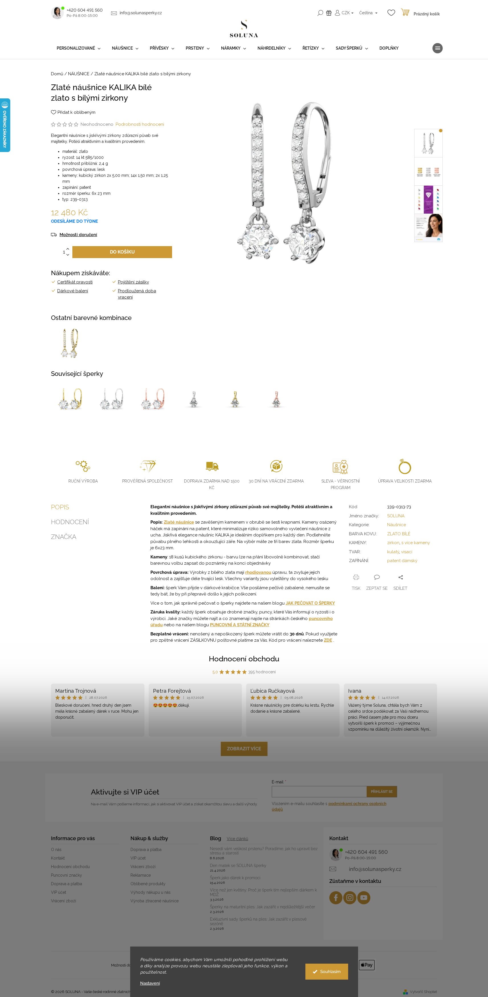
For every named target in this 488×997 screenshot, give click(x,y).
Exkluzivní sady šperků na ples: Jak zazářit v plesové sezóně (258, 921)
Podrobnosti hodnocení (140, 124)
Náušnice (396, 524)
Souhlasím (330, 971)
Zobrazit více (244, 748)
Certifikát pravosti (75, 282)
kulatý (393, 551)
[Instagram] (349, 897)
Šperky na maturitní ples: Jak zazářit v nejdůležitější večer (262, 907)
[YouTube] (363, 897)
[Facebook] (335, 897)
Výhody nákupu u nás (150, 892)
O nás (56, 849)
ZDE (328, 640)
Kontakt (58, 858)
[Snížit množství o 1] (68, 255)
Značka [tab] (63, 536)
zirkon (393, 542)
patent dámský (402, 560)
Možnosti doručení (78, 235)
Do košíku (122, 252)
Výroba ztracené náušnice (154, 901)
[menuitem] (78, 48)
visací (406, 551)
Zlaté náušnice (179, 522)
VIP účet (58, 892)
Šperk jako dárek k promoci (235, 878)
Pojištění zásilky (133, 282)
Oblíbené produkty (148, 884)
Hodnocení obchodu (244, 658)
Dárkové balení (72, 290)
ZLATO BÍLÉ (399, 533)
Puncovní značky (66, 875)
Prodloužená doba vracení (137, 294)
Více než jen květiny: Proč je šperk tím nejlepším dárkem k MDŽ (263, 892)
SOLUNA (396, 515)
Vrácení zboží (63, 901)
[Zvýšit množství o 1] (68, 249)
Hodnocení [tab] (70, 521)
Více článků (237, 838)
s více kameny (415, 542)
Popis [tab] (60, 507)
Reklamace (140, 875)
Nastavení (150, 983)
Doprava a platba (66, 884)
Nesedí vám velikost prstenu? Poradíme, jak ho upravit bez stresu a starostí (264, 851)
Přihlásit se (382, 792)
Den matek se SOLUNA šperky (238, 866)
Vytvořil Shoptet (423, 992)
